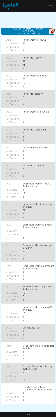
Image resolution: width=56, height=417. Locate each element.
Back (28, 414)
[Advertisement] (28, 19)
